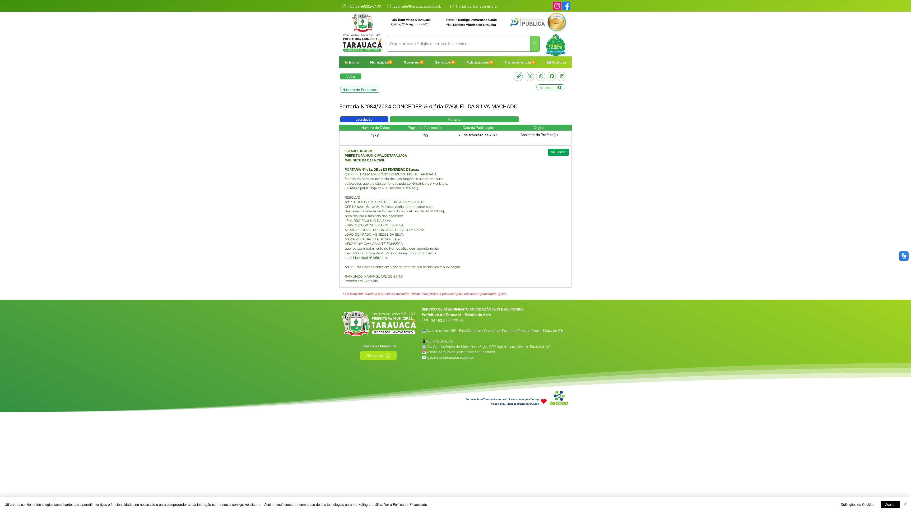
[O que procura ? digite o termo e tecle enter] (534, 43)
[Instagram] (557, 6)
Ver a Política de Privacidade (405, 504)
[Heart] (544, 401)
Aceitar (890, 504)
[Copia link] (518, 76)
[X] (529, 76)
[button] (381, 62)
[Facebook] (551, 76)
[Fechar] (905, 504)
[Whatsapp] (540, 76)
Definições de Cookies (857, 504)
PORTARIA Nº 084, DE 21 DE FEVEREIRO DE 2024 (382, 169)
